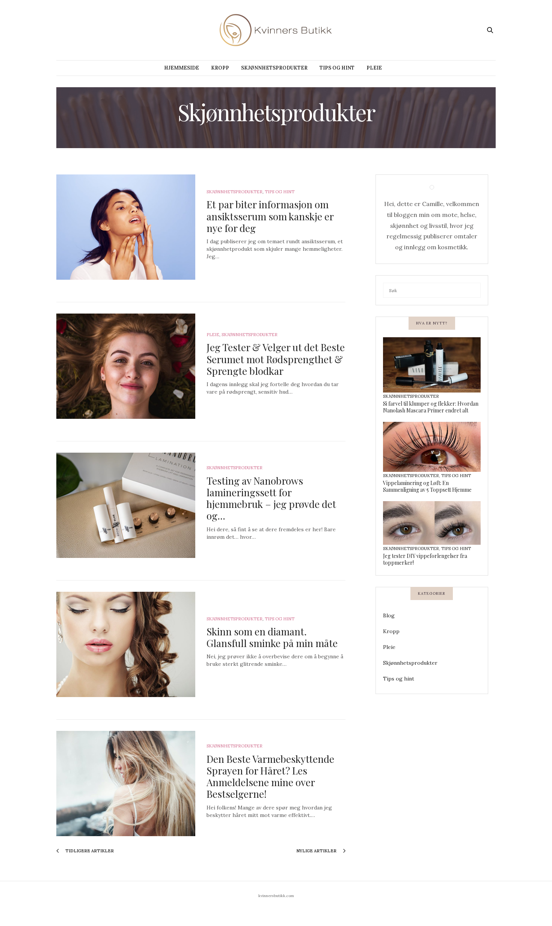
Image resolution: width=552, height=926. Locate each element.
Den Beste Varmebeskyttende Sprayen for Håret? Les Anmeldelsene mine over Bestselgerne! (270, 776)
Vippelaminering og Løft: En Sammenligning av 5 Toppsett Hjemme (427, 486)
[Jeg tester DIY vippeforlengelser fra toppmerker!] (432, 524)
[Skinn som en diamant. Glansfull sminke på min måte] (125, 644)
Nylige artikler (317, 850)
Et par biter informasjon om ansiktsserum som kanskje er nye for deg (270, 216)
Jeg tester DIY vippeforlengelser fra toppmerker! (425, 559)
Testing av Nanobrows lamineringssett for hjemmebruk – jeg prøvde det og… (271, 498)
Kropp (220, 68)
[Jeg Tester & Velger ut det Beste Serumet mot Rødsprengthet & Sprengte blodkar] (125, 366)
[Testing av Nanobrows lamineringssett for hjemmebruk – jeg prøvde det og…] (125, 505)
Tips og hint (337, 68)
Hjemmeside (181, 68)
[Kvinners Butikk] (276, 30)
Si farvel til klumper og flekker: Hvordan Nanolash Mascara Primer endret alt (430, 407)
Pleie (374, 68)
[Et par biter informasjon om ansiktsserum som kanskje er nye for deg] (125, 227)
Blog (389, 615)
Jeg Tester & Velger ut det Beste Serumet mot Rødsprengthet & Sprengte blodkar (276, 359)
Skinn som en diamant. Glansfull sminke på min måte (272, 637)
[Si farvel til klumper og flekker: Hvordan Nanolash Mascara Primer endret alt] (432, 365)
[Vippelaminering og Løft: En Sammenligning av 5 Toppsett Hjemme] (432, 448)
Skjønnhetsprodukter (274, 68)
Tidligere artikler (89, 850)
